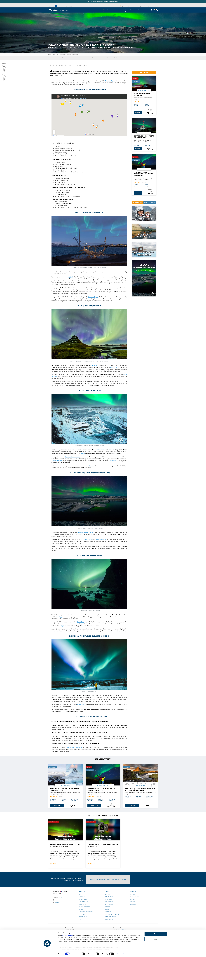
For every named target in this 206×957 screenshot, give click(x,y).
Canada (115, 10)
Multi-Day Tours (109, 896)
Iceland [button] (55, 6)
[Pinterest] (4, 76)
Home (49, 54)
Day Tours (107, 894)
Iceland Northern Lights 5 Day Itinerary (67, 54)
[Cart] (154, 10)
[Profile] (151, 10)
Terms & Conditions (84, 899)
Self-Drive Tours (109, 901)
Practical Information (84, 906)
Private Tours (108, 899)
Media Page (82, 914)
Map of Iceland (109, 919)
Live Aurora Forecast (110, 916)
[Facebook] (4, 67)
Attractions (133, 904)
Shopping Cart (58, 902)
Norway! (116, 1)
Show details (120, 954)
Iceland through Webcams (112, 914)
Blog (103, 10)
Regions (107, 909)
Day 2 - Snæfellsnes (111, 58)
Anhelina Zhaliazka (61, 65)
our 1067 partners (67, 935)
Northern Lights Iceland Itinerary (62, 58)
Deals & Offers (83, 916)
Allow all (155, 933)
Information (146, 6)
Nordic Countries (125, 10)
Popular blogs (149, 202)
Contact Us (155, 6)
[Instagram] (4, 71)
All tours (136, 10)
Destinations (108, 911)
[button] (70, 6)
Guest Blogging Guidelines (86, 911)
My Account (57, 900)
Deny (155, 939)
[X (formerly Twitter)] (4, 80)
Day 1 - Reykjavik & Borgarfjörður (88, 58)
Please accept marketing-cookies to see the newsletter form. (108, 879)
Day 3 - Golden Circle (128, 58)
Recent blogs (138, 202)
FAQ (140, 6)
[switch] (83, 954)
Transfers (107, 906)
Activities (132, 899)
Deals (142, 10)
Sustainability (82, 904)
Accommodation (109, 904)
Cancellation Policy (84, 901)
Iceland (110, 1)
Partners (81, 909)
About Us (133, 6)
